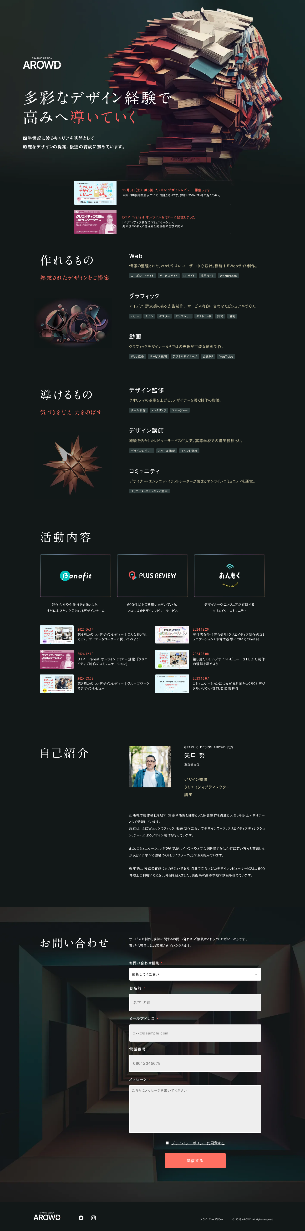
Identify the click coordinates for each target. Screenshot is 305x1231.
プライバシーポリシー (212, 1219)
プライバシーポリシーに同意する (198, 1143)
